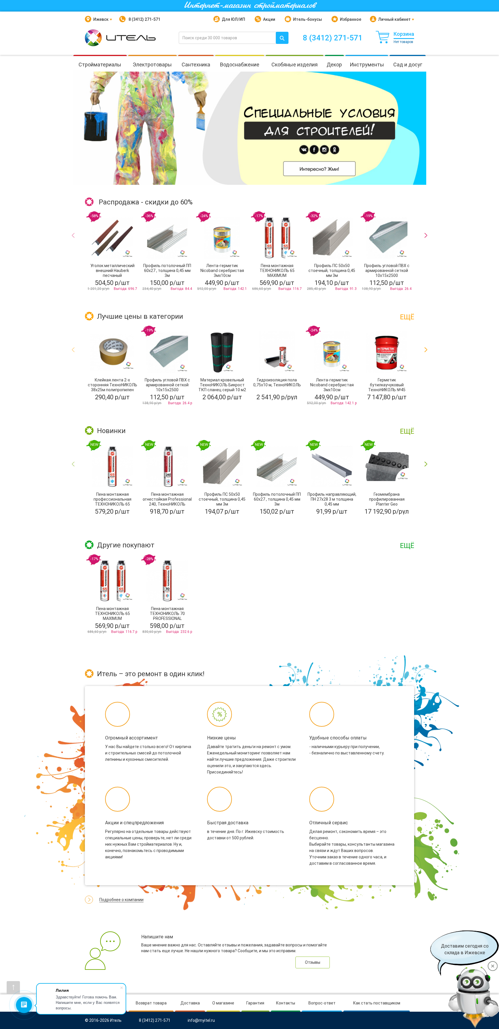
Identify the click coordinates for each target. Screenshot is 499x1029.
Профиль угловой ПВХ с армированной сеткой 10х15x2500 (386, 270)
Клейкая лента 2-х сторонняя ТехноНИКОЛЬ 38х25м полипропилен (112, 385)
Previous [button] (73, 258)
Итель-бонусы (307, 19)
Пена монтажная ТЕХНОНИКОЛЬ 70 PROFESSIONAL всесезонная (167, 616)
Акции (269, 19)
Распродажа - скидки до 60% (146, 202)
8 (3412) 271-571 (144, 19)
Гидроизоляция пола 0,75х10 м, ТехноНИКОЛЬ (277, 382)
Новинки (111, 431)
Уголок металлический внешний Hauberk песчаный (112, 270)
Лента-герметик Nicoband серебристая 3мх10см (222, 270)
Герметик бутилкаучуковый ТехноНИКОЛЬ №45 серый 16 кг (386, 387)
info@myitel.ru (201, 1020)
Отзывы (312, 962)
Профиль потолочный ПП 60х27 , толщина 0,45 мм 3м (167, 270)
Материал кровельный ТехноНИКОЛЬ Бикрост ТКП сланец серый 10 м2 (222, 385)
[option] (249, 128)
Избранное (350, 19)
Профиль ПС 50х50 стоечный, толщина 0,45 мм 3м (331, 270)
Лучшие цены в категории (140, 317)
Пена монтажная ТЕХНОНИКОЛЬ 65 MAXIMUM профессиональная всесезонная (277, 275)
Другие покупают (125, 545)
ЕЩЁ (407, 317)
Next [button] (426, 258)
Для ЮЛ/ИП (233, 19)
